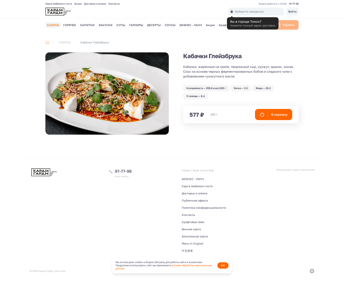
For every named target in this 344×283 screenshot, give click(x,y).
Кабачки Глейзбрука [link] (94, 42)
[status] (172, 265)
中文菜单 (187, 250)
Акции (78, 3)
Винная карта (191, 229)
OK (223, 265)
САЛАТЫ (65, 42)
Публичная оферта (195, 200)
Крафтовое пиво (193, 222)
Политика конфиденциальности (204, 207)
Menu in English (192, 243)
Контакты (114, 3)
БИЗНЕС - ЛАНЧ (193, 179)
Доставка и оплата (95, 3)
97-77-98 (294, 3)
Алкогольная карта (195, 236)
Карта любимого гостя (58, 3)
